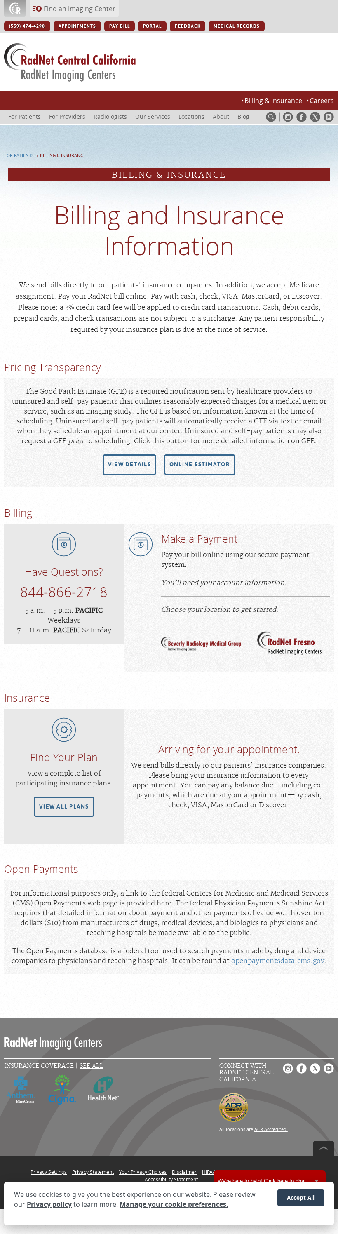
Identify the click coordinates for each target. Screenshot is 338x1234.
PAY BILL (119, 26)
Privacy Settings (49, 1171)
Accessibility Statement (171, 1179)
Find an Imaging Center (79, 8)
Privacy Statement (93, 1171)
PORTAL (152, 26)
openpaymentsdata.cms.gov (277, 961)
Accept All (301, 1197)
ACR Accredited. (271, 1129)
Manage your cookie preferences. (174, 1204)
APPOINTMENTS (77, 26)
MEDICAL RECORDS (237, 26)
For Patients (19, 155)
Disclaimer (184, 1171)
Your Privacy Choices (143, 1171)
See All (91, 1065)
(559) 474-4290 (27, 26)
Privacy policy (49, 1204)
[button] (129, 464)
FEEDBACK (187, 26)
